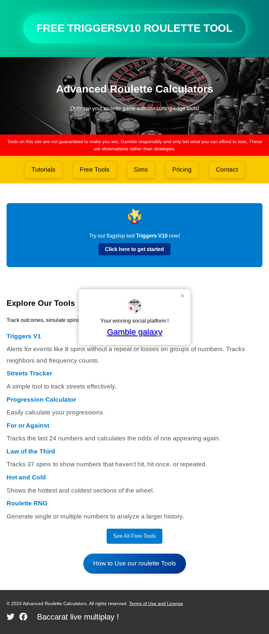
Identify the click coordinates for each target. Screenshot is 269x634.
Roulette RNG (27, 503)
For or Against (28, 425)
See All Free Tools (134, 536)
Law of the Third (31, 451)
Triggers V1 (24, 336)
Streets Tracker (29, 373)
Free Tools (95, 169)
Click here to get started (134, 249)
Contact (227, 169)
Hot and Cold (26, 477)
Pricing (182, 169)
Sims (141, 169)
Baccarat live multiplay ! (78, 616)
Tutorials (43, 169)
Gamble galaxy (134, 331)
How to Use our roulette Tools (134, 563)
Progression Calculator (41, 399)
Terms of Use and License (156, 603)
